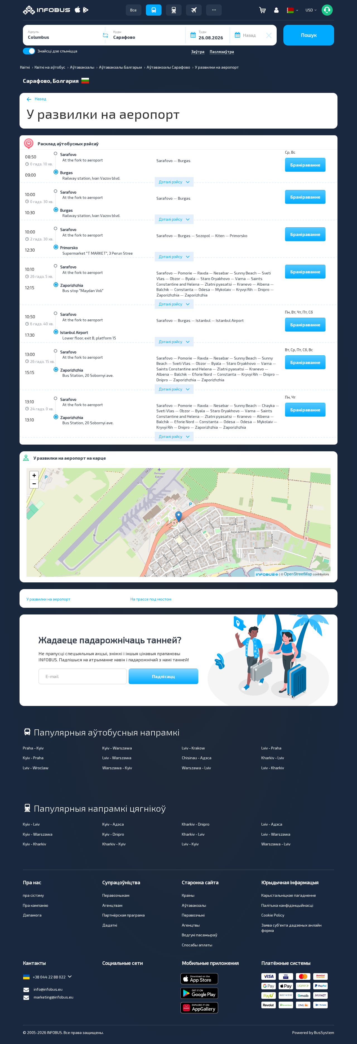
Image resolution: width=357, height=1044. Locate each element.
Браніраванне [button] (305, 164)
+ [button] (34, 475)
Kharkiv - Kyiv (114, 844)
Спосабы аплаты (197, 944)
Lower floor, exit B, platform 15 (89, 338)
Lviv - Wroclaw (36, 767)
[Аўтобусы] (153, 10)
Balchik (162, 289)
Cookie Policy (272, 915)
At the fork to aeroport (82, 160)
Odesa (204, 289)
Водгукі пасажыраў (199, 934)
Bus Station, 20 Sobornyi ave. (88, 375)
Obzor (175, 278)
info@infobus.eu (48, 989)
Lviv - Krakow (193, 748)
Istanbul (203, 320)
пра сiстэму (33, 895)
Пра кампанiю (35, 905)
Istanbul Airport (74, 332)
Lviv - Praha (271, 748)
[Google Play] (85, 10)
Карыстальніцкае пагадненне (288, 895)
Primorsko (69, 247)
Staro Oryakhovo (215, 278)
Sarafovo (68, 154)
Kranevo (244, 284)
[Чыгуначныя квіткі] (174, 10)
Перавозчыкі (193, 915)
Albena (263, 284)
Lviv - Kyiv (190, 844)
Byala (190, 278)
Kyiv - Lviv (31, 824)
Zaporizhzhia (71, 285)
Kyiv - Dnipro (113, 834)
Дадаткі (109, 925)
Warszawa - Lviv (196, 767)
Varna (240, 278)
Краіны (188, 895)
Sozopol (203, 235)
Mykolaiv (223, 289)
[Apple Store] (77, 10)
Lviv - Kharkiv (272, 767)
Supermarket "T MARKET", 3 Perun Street (98, 253)
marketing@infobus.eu (53, 997)
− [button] (34, 483)
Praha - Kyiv (33, 748)
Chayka (268, 405)
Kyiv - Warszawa (117, 748)
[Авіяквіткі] (194, 10)
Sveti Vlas (181, 363)
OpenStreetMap (298, 574)
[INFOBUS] (46, 10)
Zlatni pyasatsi (218, 284)
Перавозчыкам (115, 895)
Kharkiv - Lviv (272, 757)
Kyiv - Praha (33, 757)
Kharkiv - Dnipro (195, 824)
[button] (214, 10)
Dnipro (263, 289)
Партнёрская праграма (123, 915)
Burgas (66, 172)
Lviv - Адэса (271, 824)
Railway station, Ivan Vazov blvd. (91, 178)
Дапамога (32, 915)
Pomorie (185, 273)
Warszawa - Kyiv (117, 767)
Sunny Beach (245, 273)
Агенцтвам (112, 905)
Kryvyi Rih (244, 289)
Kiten (220, 235)
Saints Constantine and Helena (184, 369)
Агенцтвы (191, 925)
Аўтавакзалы (194, 905)
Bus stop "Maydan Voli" (82, 290)
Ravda (202, 273)
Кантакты (34, 963)
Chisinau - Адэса (196, 757)
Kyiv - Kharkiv (34, 844)
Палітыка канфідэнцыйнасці (287, 905)
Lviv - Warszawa (116, 757)
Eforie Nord (202, 374)
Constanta (183, 289)
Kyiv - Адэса (113, 824)
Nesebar (221, 273)
